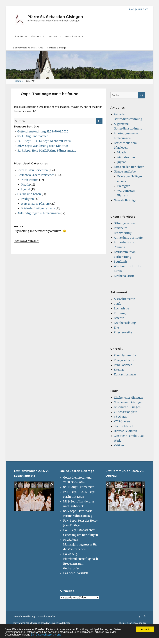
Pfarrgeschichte (124, 360)
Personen (53, 36)
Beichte (119, 318)
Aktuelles (19, 36)
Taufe (117, 303)
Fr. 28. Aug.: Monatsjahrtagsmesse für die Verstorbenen (80, 544)
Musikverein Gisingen (128, 402)
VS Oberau (120, 416)
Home (19, 81)
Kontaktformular (125, 374)
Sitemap (119, 369)
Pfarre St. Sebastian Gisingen (55, 16)
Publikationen (123, 365)
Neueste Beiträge (56, 47)
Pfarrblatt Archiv (125, 355)
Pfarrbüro (35, 36)
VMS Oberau (122, 421)
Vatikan (119, 445)
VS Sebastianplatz (125, 412)
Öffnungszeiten (124, 223)
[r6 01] (20, 485)
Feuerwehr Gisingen (127, 407)
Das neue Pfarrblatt (75, 573)
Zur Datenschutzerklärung (46, 634)
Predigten (27, 199)
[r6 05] (40, 485)
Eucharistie (121, 308)
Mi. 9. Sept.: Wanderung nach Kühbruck (43, 146)
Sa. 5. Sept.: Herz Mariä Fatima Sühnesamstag (46, 150)
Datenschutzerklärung (24, 616)
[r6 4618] (131, 485)
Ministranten (30, 180)
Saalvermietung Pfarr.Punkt (28, 47)
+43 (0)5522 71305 (139, 9)
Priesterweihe (123, 332)
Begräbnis (120, 261)
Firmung (120, 313)
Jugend (25, 189)
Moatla (25, 184)
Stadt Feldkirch (124, 426)
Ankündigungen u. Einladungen (38, 213)
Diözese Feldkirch (125, 431)
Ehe (116, 327)
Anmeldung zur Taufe (128, 237)
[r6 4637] (118, 484)
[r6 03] (47, 484)
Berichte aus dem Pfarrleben (36, 175)
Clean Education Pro (136, 623)
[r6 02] (27, 484)
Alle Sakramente (124, 299)
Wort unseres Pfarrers (35, 203)
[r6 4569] (112, 484)
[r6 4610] (125, 484)
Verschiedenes (72, 36)
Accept (145, 629)
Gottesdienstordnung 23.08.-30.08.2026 (42, 131)
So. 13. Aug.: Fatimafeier (32, 136)
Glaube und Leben (29, 194)
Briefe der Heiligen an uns (38, 208)
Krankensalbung (125, 323)
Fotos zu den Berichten (32, 170)
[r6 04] (33, 485)
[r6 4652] (138, 485)
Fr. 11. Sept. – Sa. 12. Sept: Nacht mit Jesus (44, 141)
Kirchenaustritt (124, 276)
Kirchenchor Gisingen (128, 397)
